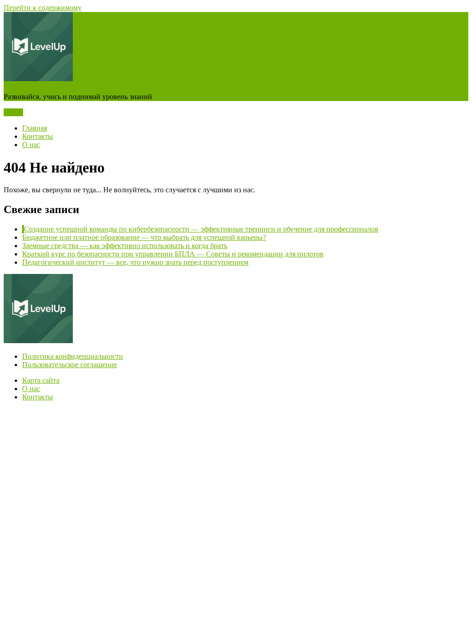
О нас (31, 145)
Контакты (37, 136)
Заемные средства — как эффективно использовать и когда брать (124, 246)
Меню (13, 112)
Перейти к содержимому (43, 8)
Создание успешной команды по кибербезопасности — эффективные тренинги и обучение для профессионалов (201, 229)
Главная (34, 128)
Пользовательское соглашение (69, 364)
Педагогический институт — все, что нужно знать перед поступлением (135, 262)
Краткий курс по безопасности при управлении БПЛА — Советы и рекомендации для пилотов (173, 254)
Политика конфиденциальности (72, 356)
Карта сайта (40, 380)
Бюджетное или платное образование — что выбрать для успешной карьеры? (144, 237)
